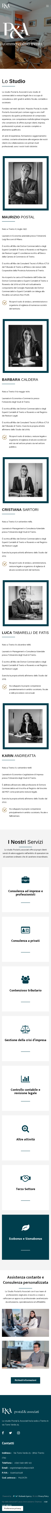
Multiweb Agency (25, 1496)
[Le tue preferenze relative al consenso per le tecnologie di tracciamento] (12, 1508)
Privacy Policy (43, 1496)
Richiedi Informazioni (25, 1380)
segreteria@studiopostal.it (22, 1468)
